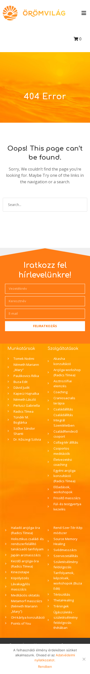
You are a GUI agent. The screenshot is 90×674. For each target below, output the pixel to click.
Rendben (45, 667)
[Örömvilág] (34, 13)
